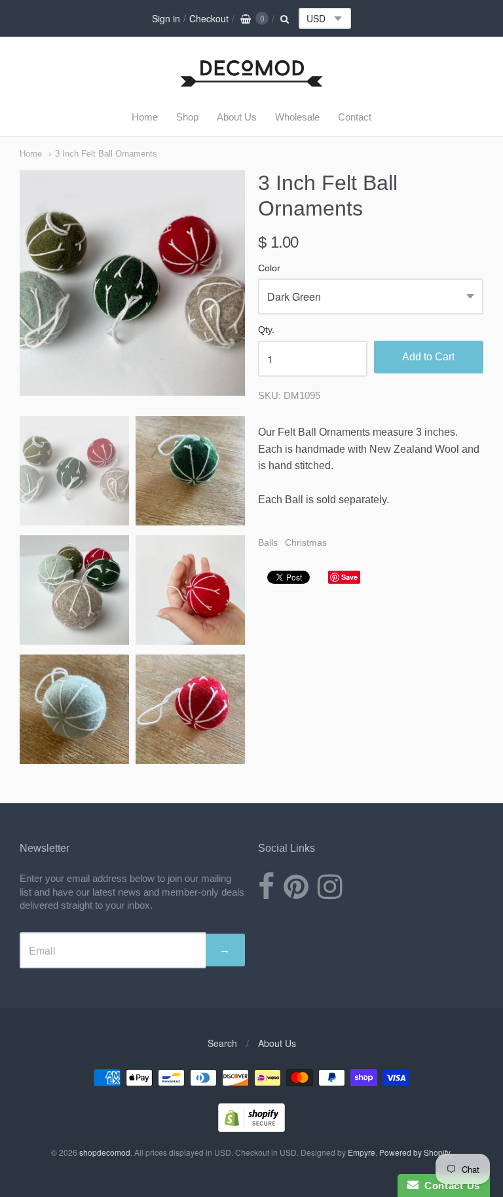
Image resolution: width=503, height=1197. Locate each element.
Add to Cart (428, 356)
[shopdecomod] (252, 87)
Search (222, 1043)
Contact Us (449, 1185)
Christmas (306, 542)
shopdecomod (104, 1152)
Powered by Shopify (414, 1152)
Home (145, 117)
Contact (354, 117)
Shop (187, 117)
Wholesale (297, 117)
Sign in (166, 18)
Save (349, 577)
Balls (268, 542)
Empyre (361, 1152)
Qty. (266, 330)
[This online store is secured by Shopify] (251, 1127)
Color (269, 268)
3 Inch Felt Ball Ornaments (106, 154)
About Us (237, 117)
